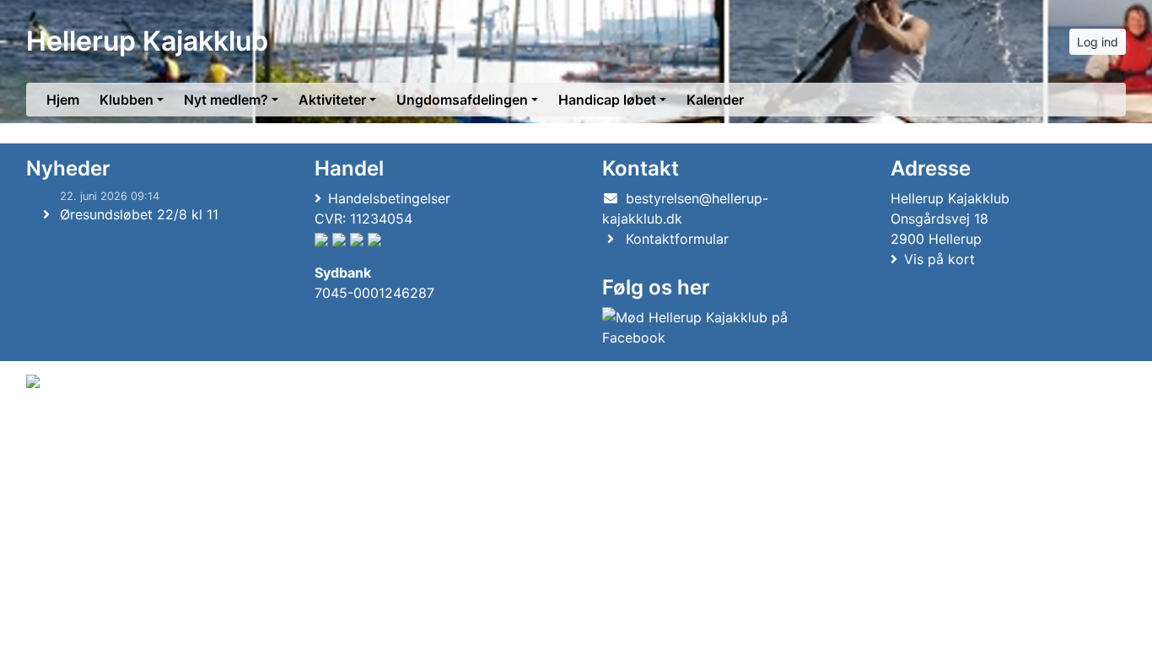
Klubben (126, 99)
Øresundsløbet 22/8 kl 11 (139, 214)
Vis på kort (939, 259)
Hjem (62, 99)
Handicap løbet (607, 99)
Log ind (1097, 42)
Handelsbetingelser (389, 198)
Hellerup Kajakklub (147, 40)
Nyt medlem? (226, 99)
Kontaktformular (677, 238)
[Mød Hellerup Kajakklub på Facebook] (717, 327)
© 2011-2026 (60, 426)
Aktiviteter (332, 99)
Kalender (715, 99)
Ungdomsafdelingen (462, 99)
